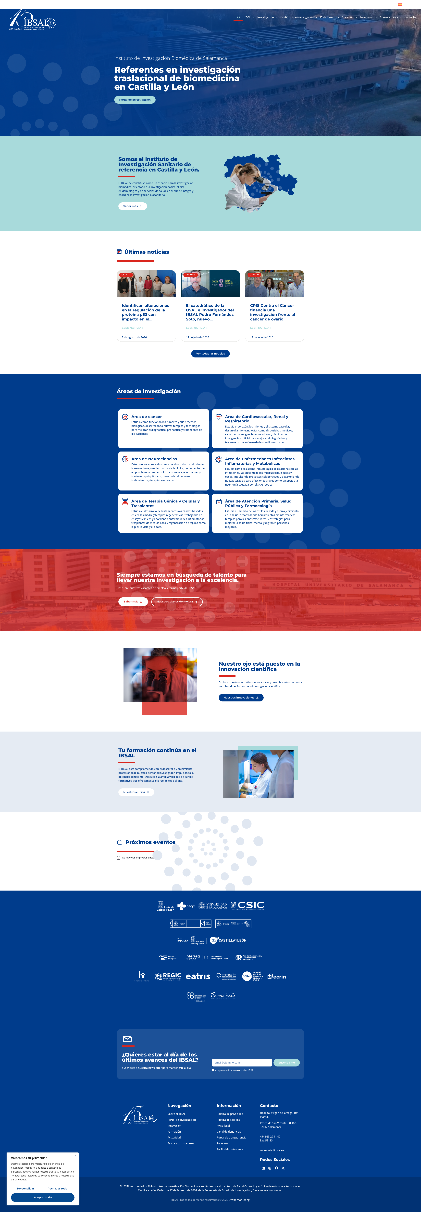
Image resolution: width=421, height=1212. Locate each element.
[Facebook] (276, 1168)
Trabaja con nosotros (181, 1143)
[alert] (188, 858)
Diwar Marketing (239, 1200)
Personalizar (25, 1188)
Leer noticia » (132, 327)
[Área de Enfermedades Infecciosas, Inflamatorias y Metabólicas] (219, 459)
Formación (174, 1131)
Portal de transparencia (231, 1137)
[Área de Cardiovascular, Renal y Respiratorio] (219, 417)
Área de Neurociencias (154, 459)
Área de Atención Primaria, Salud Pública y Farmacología (258, 503)
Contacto (410, 17)
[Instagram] (270, 1168)
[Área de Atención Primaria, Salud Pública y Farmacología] (219, 501)
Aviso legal (223, 1125)
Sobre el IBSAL (177, 1114)
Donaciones (383, 5)
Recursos (222, 1143)
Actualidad (174, 1137)
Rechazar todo (57, 1188)
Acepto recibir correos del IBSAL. (235, 1070)
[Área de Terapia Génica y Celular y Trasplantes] (125, 501)
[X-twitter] (283, 1168)
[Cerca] (75, 1155)
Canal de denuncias (229, 1131)
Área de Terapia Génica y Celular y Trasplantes (165, 503)
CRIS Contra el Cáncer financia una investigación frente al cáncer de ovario (272, 312)
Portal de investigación (182, 1120)
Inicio (238, 17)
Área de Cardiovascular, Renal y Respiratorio (256, 419)
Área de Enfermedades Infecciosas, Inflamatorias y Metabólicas (260, 461)
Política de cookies (228, 1120)
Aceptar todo (43, 1197)
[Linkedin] (263, 1168)
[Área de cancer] (125, 417)
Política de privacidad (230, 1114)
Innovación (174, 1125)
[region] (43, 1178)
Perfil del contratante (230, 1149)
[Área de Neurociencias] (125, 459)
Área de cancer (146, 416)
